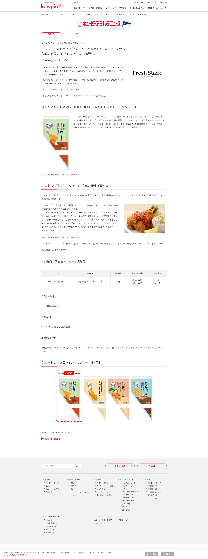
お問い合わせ (152, 3)
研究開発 (122, 8)
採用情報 (151, 8)
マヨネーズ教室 (102, 483)
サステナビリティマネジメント (129, 487)
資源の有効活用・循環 (130, 491)
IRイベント (50, 529)
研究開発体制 (153, 489)
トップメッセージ (52, 483)
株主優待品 (50, 532)
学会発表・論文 (153, 495)
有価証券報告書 (51, 523)
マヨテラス (101, 489)
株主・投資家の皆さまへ (137, 8)
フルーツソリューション (80, 492)
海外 (73, 489)
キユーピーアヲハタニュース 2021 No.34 (59, 174)
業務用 (73, 486)
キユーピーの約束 (52, 489)
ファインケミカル (77, 495)
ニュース (159, 8)
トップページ (46, 14)
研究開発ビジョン (154, 486)
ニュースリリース (61, 14)
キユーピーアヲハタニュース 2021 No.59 (59, 237)
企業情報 (77, 8)
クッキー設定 (151, 554)
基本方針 (49, 486)
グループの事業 (88, 8)
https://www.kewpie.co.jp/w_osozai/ (89, 96)
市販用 (73, 483)
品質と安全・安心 (128, 510)
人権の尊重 (126, 504)
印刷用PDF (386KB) (52, 439)
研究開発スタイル (154, 492)
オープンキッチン (103, 492)
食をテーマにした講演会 (106, 486)
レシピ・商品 (139, 3)
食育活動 (99, 8)
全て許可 (167, 554)
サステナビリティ (110, 8)
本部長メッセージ (154, 483)
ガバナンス (126, 507)
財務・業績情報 (51, 526)
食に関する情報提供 (104, 495)
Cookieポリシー (25, 555)
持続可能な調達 (128, 501)
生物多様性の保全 (129, 494)
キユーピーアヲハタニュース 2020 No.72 (59, 90)
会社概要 (49, 492)
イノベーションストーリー (153, 499)
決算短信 (49, 520)
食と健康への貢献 (129, 498)
